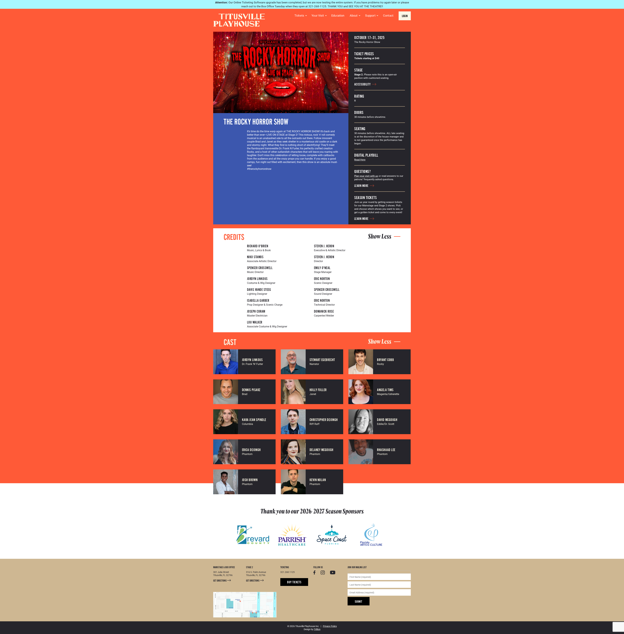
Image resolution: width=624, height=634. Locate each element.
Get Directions (220, 580)
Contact (388, 15)
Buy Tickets (294, 582)
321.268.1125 (287, 572)
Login (405, 16)
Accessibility (362, 84)
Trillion (317, 629)
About (354, 15)
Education (337, 15)
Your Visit (318, 15)
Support (370, 15)
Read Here (359, 159)
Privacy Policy (330, 626)
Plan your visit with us (366, 175)
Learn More (361, 186)
